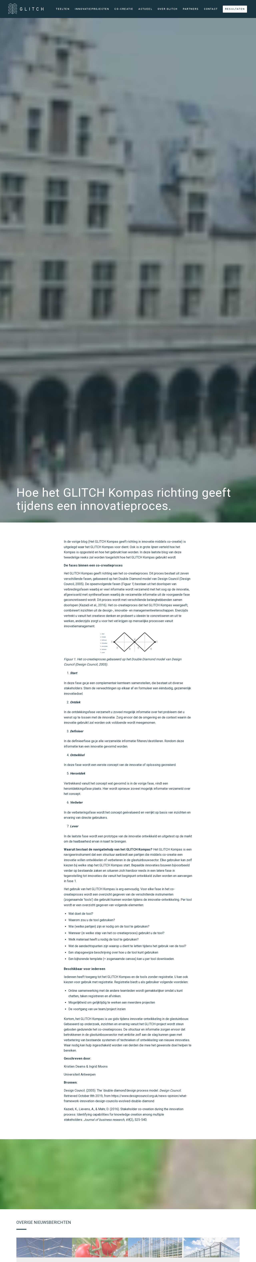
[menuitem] (62, 9)
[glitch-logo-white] (25, 10)
